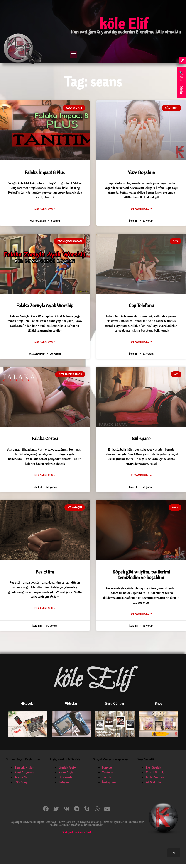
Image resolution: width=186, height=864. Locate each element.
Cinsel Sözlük (155, 772)
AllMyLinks (153, 782)
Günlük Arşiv (67, 767)
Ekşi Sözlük (153, 767)
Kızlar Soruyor (155, 777)
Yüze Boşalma (141, 172)
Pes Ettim (45, 572)
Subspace (141, 438)
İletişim (64, 782)
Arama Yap (22, 777)
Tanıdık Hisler (24, 767)
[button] (73, 54)
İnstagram (109, 782)
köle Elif (124, 23)
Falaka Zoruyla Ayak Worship (44, 305)
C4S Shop (21, 782)
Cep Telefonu (141, 305)
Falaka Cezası (45, 438)
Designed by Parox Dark (77, 832)
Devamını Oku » (44, 208)
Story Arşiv (66, 772)
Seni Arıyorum (24, 772)
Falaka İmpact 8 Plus (45, 172)
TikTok (106, 777)
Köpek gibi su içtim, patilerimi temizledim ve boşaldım (141, 574)
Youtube (107, 772)
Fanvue (107, 767)
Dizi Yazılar (66, 777)
